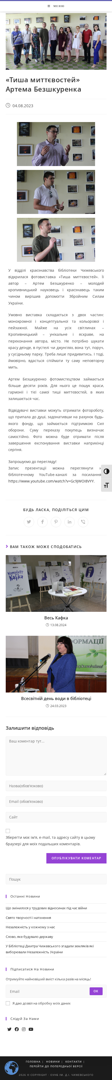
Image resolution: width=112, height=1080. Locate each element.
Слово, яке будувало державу (29, 936)
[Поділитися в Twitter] (29, 522)
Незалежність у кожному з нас (30, 927)
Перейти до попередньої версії (56, 1066)
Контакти (73, 1061)
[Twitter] (9, 1029)
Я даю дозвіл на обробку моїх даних (42, 1003)
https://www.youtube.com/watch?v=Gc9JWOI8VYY (51, 481)
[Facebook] (17, 1029)
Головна (33, 1061)
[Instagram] (24, 1029)
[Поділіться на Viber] (83, 522)
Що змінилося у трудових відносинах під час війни (46, 908)
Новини (53, 1061)
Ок (96, 991)
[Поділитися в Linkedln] (69, 522)
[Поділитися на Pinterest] (56, 522)
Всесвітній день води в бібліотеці (56, 698)
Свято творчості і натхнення (28, 917)
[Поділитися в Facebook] (42, 522)
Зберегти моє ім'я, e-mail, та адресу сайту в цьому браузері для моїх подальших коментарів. (50, 840)
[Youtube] (31, 1029)
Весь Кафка (56, 618)
